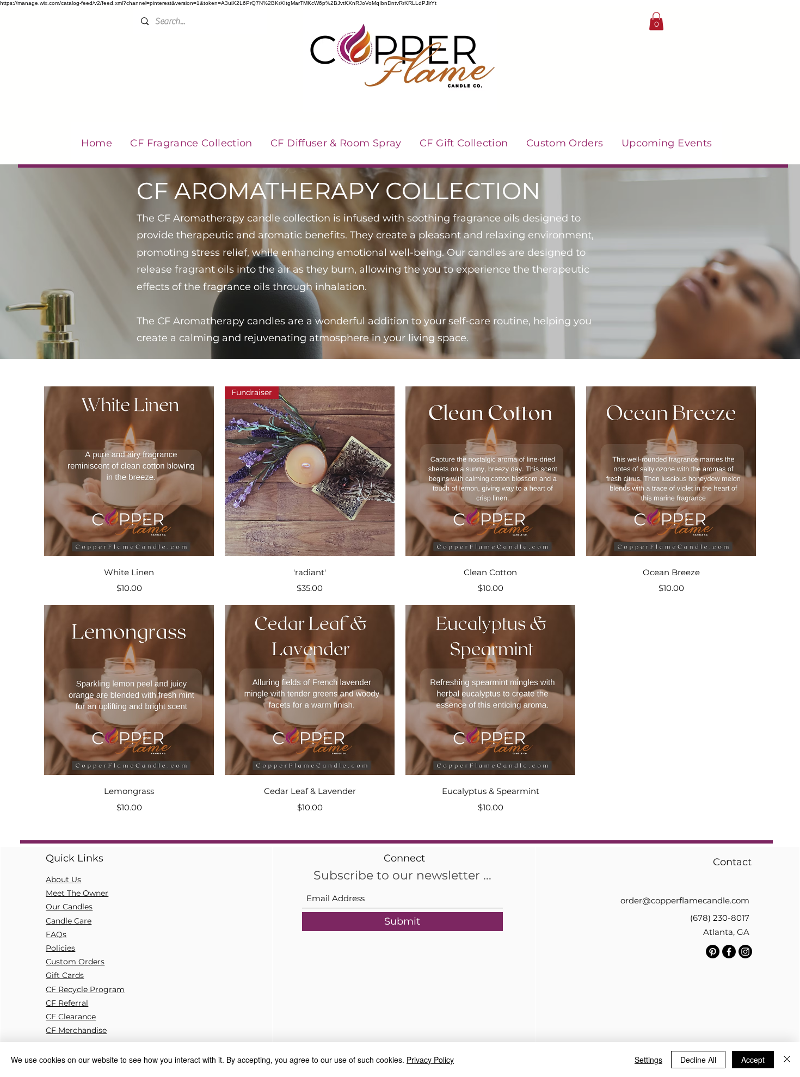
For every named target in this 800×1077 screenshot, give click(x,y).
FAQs (56, 934)
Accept (753, 1059)
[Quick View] (129, 471)
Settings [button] (648, 1059)
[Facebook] (729, 951)
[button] (656, 21)
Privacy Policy (430, 1059)
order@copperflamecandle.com (684, 900)
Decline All (698, 1059)
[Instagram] (745, 951)
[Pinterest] (712, 951)
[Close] (786, 1059)
